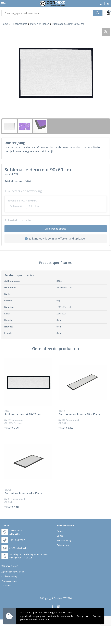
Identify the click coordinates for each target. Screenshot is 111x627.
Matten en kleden (39, 23)
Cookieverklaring (9, 576)
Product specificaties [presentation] (55, 262)
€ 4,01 (11, 507)
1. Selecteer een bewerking (23, 191)
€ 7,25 (11, 428)
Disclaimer (6, 585)
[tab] (55, 262)
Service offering (64, 540)
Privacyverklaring (9, 581)
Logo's (60, 535)
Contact (60, 531)
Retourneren (63, 545)
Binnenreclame (19, 23)
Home (4, 23)
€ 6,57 (66, 428)
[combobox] (47, 13)
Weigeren (97, 616)
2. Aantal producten (18, 220)
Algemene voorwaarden (12, 571)
